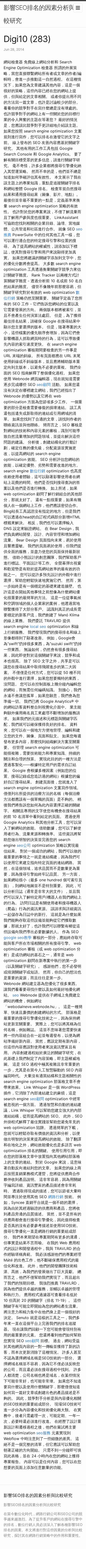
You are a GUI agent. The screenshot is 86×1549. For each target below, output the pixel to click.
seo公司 (24, 845)
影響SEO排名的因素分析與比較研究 (42, 14)
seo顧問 (44, 384)
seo (15, 995)
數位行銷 (37, 470)
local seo (38, 626)
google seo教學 (18, 937)
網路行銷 (55, 1196)
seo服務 (43, 1432)
